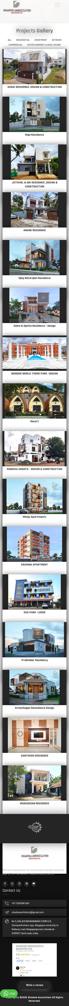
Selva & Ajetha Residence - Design (35, 326)
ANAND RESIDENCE (34, 230)
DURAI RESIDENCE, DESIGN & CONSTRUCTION (35, 87)
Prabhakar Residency (34, 660)
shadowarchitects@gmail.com (28, 912)
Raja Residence (34, 135)
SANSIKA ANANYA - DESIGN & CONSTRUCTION (34, 469)
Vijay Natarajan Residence (34, 278)
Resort (34, 421)
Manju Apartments (34, 517)
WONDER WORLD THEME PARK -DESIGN (34, 373)
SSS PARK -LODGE (34, 612)
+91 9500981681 (21, 903)
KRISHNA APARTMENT (34, 564)
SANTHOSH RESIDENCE (34, 756)
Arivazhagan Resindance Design (34, 708)
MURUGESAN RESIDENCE (34, 803)
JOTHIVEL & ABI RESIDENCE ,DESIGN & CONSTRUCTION (34, 184)
